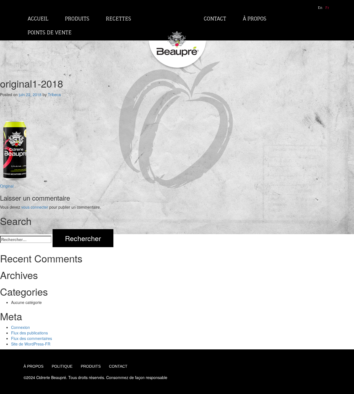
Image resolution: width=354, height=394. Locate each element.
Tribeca (54, 94)
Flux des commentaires (31, 338)
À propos (254, 19)
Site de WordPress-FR (30, 344)
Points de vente (50, 32)
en (320, 8)
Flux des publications (29, 333)
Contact (215, 19)
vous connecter (34, 207)
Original (7, 186)
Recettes (118, 19)
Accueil (38, 19)
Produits (77, 19)
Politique (62, 366)
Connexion (20, 327)
